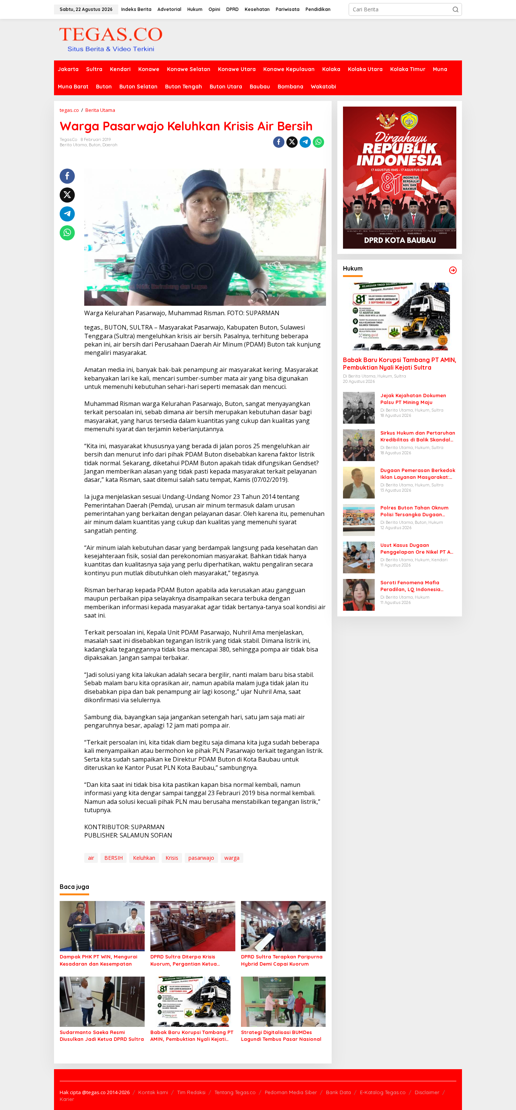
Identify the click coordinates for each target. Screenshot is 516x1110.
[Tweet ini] (292, 142)
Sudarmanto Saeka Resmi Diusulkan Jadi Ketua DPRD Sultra (102, 1035)
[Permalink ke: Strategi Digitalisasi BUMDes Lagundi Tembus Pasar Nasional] (283, 1001)
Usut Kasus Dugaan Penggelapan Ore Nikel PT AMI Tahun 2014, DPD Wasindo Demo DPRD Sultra (418, 548)
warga (231, 857)
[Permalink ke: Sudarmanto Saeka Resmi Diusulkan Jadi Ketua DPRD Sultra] (102, 1001)
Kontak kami (153, 1092)
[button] (455, 9)
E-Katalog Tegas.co (383, 1092)
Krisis (171, 857)
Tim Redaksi (191, 1092)
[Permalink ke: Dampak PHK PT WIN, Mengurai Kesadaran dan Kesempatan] (102, 925)
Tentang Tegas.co (235, 1092)
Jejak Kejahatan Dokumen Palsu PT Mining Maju (413, 398)
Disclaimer (427, 1092)
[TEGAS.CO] (110, 39)
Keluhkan (144, 857)
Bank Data (338, 1092)
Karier (67, 1099)
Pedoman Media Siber (291, 1092)
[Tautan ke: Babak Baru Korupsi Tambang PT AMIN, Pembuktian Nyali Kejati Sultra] (399, 316)
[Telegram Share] (305, 142)
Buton (94, 144)
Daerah (109, 144)
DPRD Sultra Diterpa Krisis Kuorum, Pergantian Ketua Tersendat (183, 960)
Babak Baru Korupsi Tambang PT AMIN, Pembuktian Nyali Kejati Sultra (191, 1035)
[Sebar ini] (278, 142)
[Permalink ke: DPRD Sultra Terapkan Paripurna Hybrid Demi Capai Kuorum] (283, 925)
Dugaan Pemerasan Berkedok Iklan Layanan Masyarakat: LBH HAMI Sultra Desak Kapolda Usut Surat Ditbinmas (417, 473)
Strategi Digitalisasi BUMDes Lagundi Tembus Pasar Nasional (281, 1035)
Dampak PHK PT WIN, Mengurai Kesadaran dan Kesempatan (98, 960)
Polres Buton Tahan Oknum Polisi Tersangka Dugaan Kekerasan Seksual (414, 511)
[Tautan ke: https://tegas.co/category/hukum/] (452, 270)
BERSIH (113, 857)
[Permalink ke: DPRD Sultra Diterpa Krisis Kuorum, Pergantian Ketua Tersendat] (192, 925)
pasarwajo (201, 857)
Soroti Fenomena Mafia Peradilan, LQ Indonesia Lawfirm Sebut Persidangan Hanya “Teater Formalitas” (415, 586)
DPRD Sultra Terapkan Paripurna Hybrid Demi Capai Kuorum (282, 960)
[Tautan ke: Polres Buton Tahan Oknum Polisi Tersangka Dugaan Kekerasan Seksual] (359, 519)
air (91, 857)
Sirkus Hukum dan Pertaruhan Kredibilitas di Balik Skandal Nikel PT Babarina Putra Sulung (417, 436)
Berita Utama (73, 144)
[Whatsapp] (318, 142)
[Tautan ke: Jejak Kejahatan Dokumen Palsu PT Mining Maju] (359, 407)
